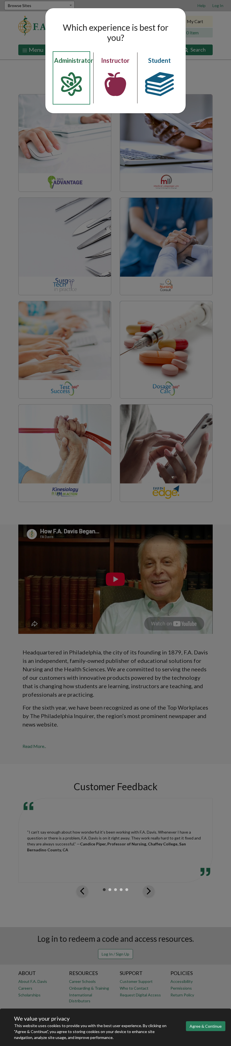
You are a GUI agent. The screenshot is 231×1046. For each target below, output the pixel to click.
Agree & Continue (206, 1026)
